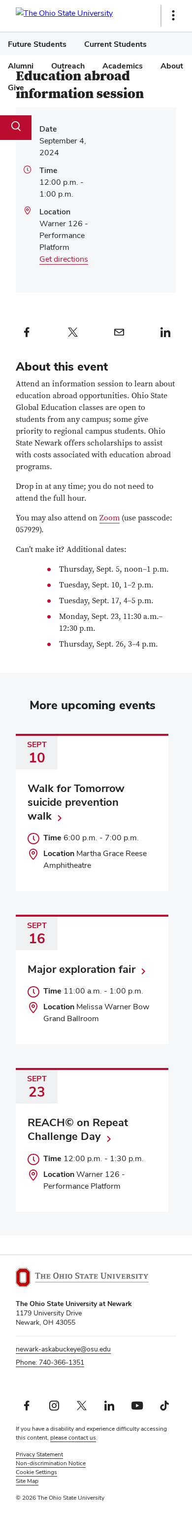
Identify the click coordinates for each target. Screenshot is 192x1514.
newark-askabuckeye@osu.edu (63, 1348)
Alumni (20, 66)
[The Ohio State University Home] (82, 1277)
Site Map (27, 1481)
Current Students (115, 44)
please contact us (73, 1438)
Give (16, 87)
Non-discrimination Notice (51, 1463)
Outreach (68, 66)
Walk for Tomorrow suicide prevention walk (76, 802)
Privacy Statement (39, 1454)
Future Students (37, 44)
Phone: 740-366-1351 (50, 1362)
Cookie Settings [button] (36, 1472)
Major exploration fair (81, 969)
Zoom (109, 518)
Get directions (63, 259)
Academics (122, 66)
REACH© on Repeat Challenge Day (78, 1129)
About (171, 66)
